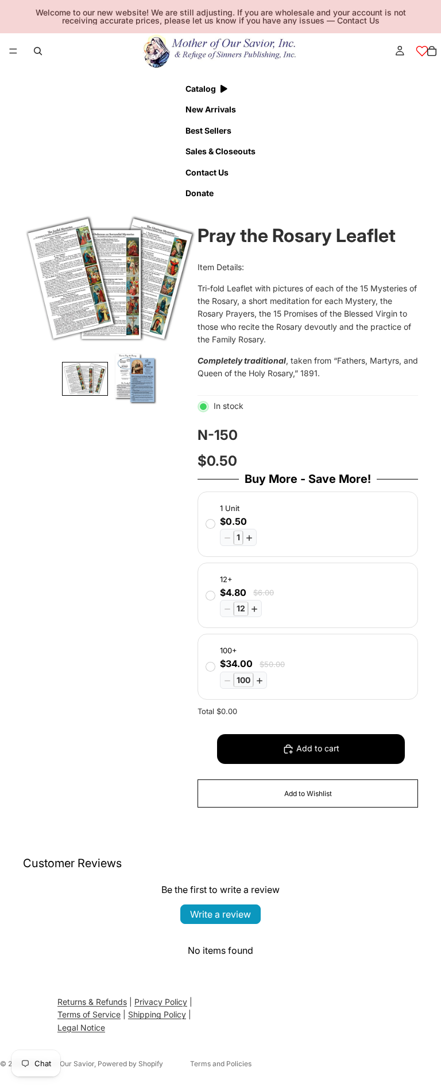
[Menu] (13, 51)
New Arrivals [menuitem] (210, 109)
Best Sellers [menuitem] (208, 130)
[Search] (38, 51)
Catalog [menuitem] (200, 88)
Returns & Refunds (92, 1002)
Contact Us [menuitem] (207, 172)
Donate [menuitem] (199, 193)
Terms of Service (89, 1015)
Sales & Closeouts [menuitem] (220, 151)
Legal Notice (81, 1027)
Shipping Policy (157, 1015)
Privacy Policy (160, 1002)
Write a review (220, 914)
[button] (85, 379)
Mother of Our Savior (60, 1063)
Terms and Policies (221, 1063)
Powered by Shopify (130, 1063)
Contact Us (358, 20)
